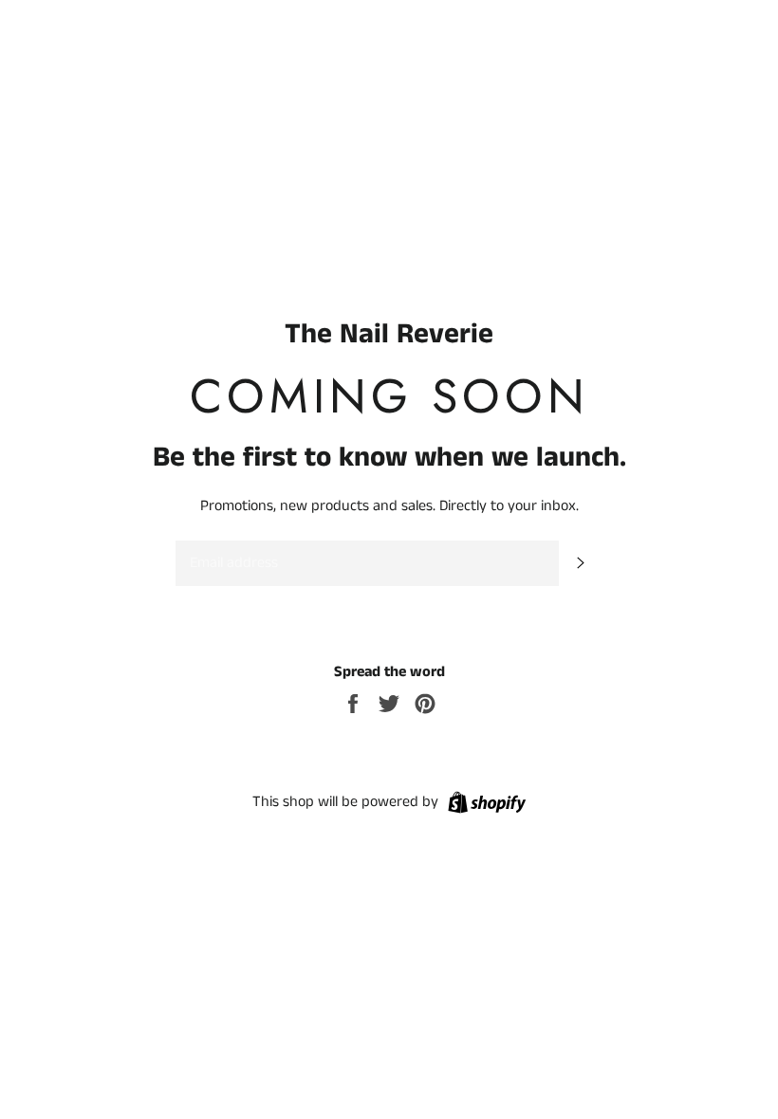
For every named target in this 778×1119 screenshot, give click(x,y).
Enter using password (687, 29)
